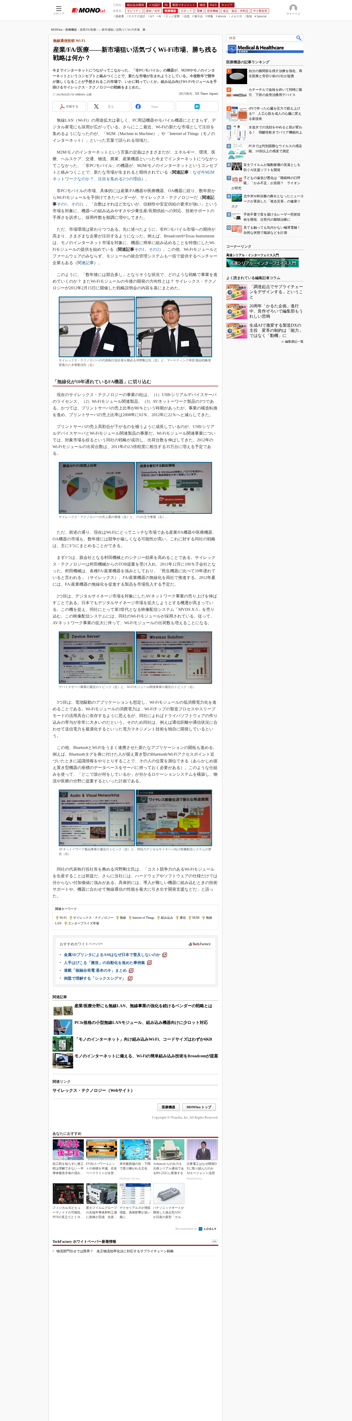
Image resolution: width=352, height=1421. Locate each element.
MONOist (56, 29)
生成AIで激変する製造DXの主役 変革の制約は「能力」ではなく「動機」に (276, 330)
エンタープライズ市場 (83, 923)
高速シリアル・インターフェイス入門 (252, 255)
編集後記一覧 (294, 341)
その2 (76, 204)
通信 (183, 917)
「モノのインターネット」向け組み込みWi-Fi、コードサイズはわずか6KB (143, 1039)
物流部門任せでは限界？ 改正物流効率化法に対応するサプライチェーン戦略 (115, 1251)
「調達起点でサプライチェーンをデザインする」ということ (276, 291)
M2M (195, 917)
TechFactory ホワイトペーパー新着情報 (84, 1242)
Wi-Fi (63, 917)
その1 (62, 204)
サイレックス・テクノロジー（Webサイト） (94, 1090)
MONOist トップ (199, 1107)
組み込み (167, 917)
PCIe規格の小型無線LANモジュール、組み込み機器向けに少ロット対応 (141, 1022)
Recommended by (186, 1228)
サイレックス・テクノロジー (93, 917)
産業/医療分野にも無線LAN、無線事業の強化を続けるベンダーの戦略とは (143, 1006)
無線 (123, 917)
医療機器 (71, 29)
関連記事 (85, 263)
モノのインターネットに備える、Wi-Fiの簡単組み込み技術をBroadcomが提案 (146, 1056)
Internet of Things (143, 917)
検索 (299, 37)
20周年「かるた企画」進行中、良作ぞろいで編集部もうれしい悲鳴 (276, 311)
